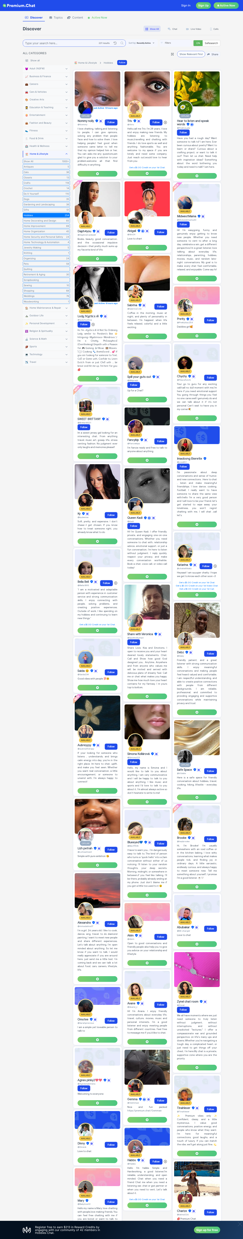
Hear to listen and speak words (193, 122)
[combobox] (176, 43)
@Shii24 (131, 234)
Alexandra (84, 922)
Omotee (83, 1019)
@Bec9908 (132, 845)
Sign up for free (207, 1230)
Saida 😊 (84, 671)
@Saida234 (83, 674)
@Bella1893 (83, 585)
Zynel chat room (188, 1001)
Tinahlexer (184, 1108)
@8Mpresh (132, 380)
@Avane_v (132, 1007)
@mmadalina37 (85, 926)
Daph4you (85, 231)
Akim (130, 935)
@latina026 (183, 1214)
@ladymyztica (85, 319)
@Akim (130, 939)
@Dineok (82, 1147)
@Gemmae (133, 1102)
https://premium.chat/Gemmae (144, 1110)
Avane (131, 1003)
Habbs (132, 1160)
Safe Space (185, 770)
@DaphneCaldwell (87, 234)
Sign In (186, 5)
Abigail (132, 231)
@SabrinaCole (134, 308)
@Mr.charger (183, 930)
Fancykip (133, 440)
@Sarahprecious (86, 1023)
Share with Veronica (140, 634)
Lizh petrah (85, 848)
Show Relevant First (191, 54)
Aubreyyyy (85, 745)
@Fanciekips (133, 443)
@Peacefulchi (184, 379)
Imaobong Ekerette (190, 458)
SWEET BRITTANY (89, 419)
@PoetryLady (183, 128)
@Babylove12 (84, 1204)
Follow (122, 62)
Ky (79, 514)
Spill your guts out (139, 377)
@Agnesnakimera (86, 1083)
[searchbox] (181, 43)
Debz (181, 652)
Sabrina (132, 305)
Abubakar (184, 927)
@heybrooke (183, 841)
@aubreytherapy (86, 748)
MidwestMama (187, 216)
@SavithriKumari (135, 637)
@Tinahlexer (183, 1111)
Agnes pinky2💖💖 (90, 1080)
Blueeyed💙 (135, 842)
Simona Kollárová (138, 754)
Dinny (82, 1143)
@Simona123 (133, 757)
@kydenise (83, 517)
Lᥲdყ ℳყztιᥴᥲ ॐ (88, 316)
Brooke (182, 838)
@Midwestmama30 (186, 219)
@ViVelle (181, 773)
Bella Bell (83, 582)
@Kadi (130, 521)
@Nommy (82, 124)
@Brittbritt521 (84, 422)
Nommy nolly (86, 121)
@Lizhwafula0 (85, 852)
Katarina (183, 565)
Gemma (132, 1099)
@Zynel (180, 1005)
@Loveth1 (181, 462)
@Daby (180, 656)
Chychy (182, 376)
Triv (130, 121)
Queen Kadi (135, 518)
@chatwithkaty (184, 568)
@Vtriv (130, 124)
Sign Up (203, 5)
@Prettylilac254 (185, 322)
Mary (81, 1200)
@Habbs (131, 1163)
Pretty (181, 319)
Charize (182, 1211)
